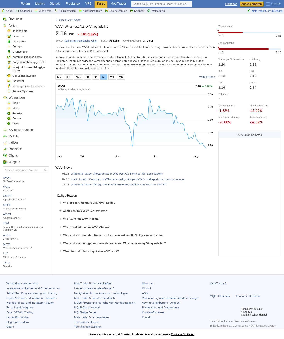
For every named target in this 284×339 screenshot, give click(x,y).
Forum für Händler (17, 317)
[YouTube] (230, 311)
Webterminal (158, 10)
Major (16, 102)
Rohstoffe (15, 149)
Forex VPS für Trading (20, 312)
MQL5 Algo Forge (85, 312)
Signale (55, 3)
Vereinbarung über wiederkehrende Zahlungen (170, 298)
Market (39, 3)
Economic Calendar (248, 296)
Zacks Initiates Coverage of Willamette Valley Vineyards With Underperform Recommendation (128, 179)
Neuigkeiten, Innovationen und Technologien (101, 293)
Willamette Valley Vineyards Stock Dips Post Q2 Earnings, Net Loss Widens (117, 173)
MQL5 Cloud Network (87, 307)
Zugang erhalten (251, 3)
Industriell (18, 80)
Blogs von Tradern (17, 322)
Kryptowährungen (21, 129)
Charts (13, 155)
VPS (88, 3)
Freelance (73, 3)
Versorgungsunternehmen (28, 86)
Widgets (14, 162)
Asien (16, 123)
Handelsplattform (93, 283)
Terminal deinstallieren (88, 326)
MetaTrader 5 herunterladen (267, 10)
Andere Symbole (23, 91)
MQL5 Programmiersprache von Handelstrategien (104, 302)
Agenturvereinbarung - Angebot (161, 302)
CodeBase (26, 10)
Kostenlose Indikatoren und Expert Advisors (33, 288)
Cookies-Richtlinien (153, 312)
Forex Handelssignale (19, 307)
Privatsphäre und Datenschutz (160, 307)
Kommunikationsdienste (27, 56)
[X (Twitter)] (224, 311)
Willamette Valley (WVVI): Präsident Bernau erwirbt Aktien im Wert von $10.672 (119, 184)
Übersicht (15, 19)
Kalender (139, 10)
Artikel (9, 10)
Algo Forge (45, 10)
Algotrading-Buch (92, 10)
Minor (16, 108)
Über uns (147, 283)
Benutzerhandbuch (94, 298)
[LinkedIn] (237, 311)
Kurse (101, 3)
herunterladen (91, 317)
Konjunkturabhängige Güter (29, 62)
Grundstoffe (20, 51)
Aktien (13, 25)
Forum (25, 3)
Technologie (20, 30)
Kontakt (146, 317)
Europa (17, 118)
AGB (145, 293)
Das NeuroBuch (118, 10)
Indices (14, 142)
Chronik (146, 288)
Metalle (14, 136)
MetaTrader (118, 3)
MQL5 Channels (220, 296)
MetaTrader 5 (218, 283)
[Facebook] (212, 311)
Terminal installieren (86, 322)
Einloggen (231, 4)
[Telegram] (218, 311)
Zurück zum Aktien (70, 19)
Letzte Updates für (94, 288)
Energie (17, 46)
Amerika (18, 113)
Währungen (17, 97)
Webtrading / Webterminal (22, 283)
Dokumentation (67, 10)
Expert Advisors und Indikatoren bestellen (31, 298)
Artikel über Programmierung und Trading (31, 293)
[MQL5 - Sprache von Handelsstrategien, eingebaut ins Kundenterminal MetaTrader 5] (9, 4)
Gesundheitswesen (24, 75)
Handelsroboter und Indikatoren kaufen (30, 302)
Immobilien (19, 41)
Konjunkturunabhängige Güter (29, 69)
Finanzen (18, 36)
